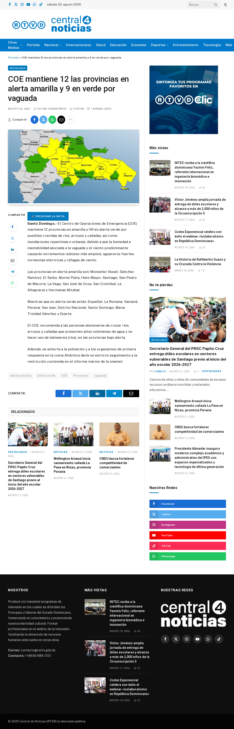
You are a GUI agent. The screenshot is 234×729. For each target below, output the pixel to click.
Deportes (158, 45)
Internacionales (78, 45)
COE (64, 375)
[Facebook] (12, 226)
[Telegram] (12, 271)
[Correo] (12, 260)
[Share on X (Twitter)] (43, 120)
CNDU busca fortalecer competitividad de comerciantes (116, 463)
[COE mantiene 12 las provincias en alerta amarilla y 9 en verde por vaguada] (73, 202)
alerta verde (46, 375)
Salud (101, 45)
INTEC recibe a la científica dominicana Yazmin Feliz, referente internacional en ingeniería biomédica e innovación (195, 172)
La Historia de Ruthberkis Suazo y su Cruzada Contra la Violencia (200, 262)
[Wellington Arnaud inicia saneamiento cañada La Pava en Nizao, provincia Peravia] (73, 434)
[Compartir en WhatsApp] (52, 120)
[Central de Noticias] (52, 24)
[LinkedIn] (12, 249)
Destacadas (17, 68)
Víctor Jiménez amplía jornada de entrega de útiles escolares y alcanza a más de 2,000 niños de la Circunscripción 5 (200, 206)
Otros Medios (13, 45)
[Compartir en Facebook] (34, 120)
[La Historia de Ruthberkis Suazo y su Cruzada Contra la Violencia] (159, 264)
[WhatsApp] (12, 282)
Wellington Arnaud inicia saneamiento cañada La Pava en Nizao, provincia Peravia (72, 465)
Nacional (51, 45)
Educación (118, 45)
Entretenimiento (185, 45)
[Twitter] (12, 238)
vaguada (100, 375)
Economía (138, 45)
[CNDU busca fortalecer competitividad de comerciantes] (119, 434)
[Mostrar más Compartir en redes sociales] (70, 120)
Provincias (80, 375)
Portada (33, 45)
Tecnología (212, 45)
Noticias (61, 452)
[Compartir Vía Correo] (61, 120)
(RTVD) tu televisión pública (65, 721)
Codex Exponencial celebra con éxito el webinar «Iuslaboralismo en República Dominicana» (199, 236)
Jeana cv (160, 371)
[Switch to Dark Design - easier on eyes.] (225, 4)
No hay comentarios (51, 108)
